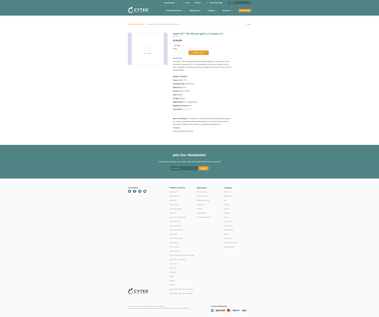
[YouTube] (144, 191)
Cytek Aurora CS (174, 204)
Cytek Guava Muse (175, 226)
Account (197, 2)
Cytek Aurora (173, 200)
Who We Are (227, 192)
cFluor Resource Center (176, 238)
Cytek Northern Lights (175, 209)
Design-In (172, 285)
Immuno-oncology (202, 192)
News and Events (228, 230)
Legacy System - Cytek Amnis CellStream (181, 289)
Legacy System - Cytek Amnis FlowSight (181, 293)
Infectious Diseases (202, 196)
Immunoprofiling (201, 213)
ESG (225, 200)
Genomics (199, 209)
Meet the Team (228, 196)
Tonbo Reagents (174, 251)
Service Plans (173, 272)
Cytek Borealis (173, 192)
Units (175, 49)
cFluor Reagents (174, 247)
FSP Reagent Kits (174, 242)
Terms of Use (227, 221)
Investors (226, 234)
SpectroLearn (228, 238)
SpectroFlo (172, 268)
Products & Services (136, 24)
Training (171, 276)
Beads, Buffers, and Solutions (177, 259)
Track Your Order (216, 3)
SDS (189, 109)
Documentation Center (230, 242)
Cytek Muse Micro (174, 221)
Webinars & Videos (229, 247)
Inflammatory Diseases (203, 200)
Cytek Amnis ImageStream (177, 217)
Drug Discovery (201, 204)
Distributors (227, 213)
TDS (185, 109)
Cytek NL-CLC (173, 234)
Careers (226, 204)
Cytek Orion (173, 213)
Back (249, 24)
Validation (172, 281)
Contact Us (227, 209)
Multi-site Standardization (204, 217)
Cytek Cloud (245, 10)
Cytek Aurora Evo (174, 196)
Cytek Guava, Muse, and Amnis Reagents (181, 255)
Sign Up (203, 168)
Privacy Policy (227, 226)
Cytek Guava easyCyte (176, 230)
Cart (187, 3)
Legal (225, 217)
